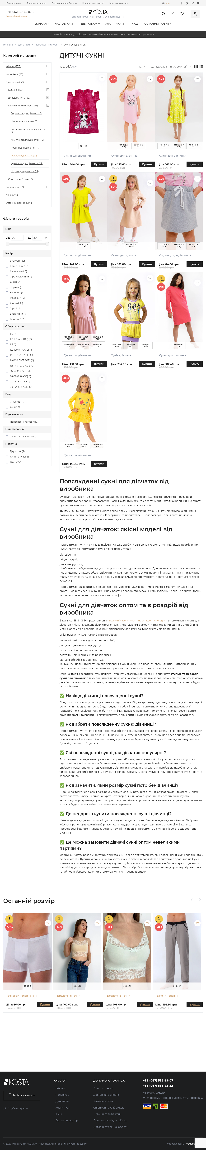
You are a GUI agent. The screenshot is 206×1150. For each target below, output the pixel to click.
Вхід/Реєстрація (17, 1108)
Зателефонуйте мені (17, 16)
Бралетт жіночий (68, 995)
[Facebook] (181, 3)
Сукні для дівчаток (24, 155)
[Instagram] (193, 3)
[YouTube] (198, 3)
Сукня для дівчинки (77, 155)
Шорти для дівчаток (25, 171)
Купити (99, 164)
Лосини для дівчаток (25, 147)
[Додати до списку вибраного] (102, 78)
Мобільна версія (24, 1095)
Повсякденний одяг (47, 44)
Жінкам (41, 23)
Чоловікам (64, 23)
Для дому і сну (19, 97)
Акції (136, 23)
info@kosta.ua (156, 1093)
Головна (8, 44)
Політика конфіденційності (111, 1120)
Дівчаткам (89, 23)
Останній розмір (157, 23)
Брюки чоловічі (167, 995)
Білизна (15, 89)
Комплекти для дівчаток (27, 139)
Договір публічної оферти (110, 1126)
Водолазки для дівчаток (26, 113)
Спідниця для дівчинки (175, 255)
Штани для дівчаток (24, 121)
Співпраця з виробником (64, 3)
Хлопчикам (114, 23)
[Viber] (187, 3)
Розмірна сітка (103, 1101)
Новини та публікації (92, 3)
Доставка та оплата (36, 3)
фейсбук (81, 34)
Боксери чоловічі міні (22, 995)
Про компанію (13, 3)
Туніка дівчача (121, 355)
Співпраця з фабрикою (108, 1107)
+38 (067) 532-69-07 (18, 12)
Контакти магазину (118, 3)
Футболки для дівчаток (27, 163)
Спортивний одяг (20, 179)
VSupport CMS (194, 1143)
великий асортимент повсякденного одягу (138, 620)
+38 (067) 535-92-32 (158, 1085)
